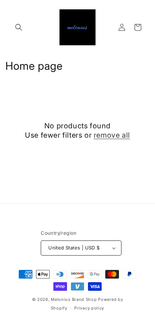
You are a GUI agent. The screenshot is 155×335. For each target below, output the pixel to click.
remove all (112, 135)
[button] (19, 27)
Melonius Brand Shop (74, 299)
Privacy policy (89, 308)
